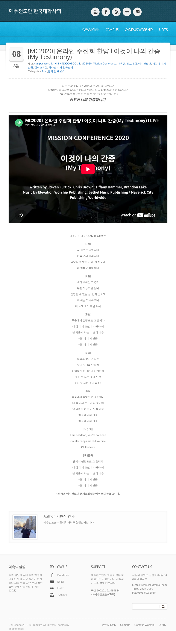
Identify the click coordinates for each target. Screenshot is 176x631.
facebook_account (106, 12)
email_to (137, 12)
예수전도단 (144, 63)
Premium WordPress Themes (49, 624)
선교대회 (132, 63)
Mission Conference (104, 63)
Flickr (60, 588)
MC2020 (87, 63)
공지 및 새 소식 (56, 71)
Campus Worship (139, 29)
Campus (112, 29)
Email (60, 581)
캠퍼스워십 (40, 67)
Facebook (63, 575)
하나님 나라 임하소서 (61, 67)
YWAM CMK (90, 29)
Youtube (62, 594)
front (44, 71)
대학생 (121, 63)
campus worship (43, 63)
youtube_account (95, 12)
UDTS (163, 29)
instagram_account (116, 12)
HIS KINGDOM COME (67, 63)
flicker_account (127, 12)
